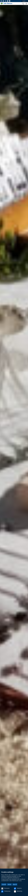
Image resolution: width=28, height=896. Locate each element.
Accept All (4, 884)
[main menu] (26, 3)
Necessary (7, 888)
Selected (9, 884)
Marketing (19, 891)
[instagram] (1, 1)
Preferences (7, 891)
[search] (23, 3)
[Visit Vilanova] (6, 4)
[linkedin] (10, 1)
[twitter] (5, 1)
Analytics (19, 888)
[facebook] (3, 1)
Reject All (15, 884)
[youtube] (7, 1)
